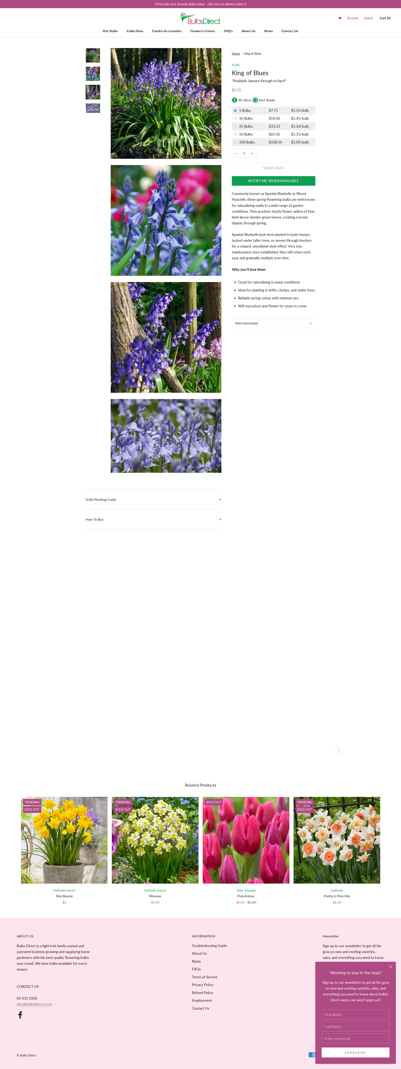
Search (368, 18)
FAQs (196, 969)
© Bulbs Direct (26, 1055)
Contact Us (290, 31)
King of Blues (252, 53)
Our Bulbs (110, 31)
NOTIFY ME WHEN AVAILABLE (273, 181)
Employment (202, 1000)
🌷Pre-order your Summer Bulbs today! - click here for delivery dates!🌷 (200, 4)
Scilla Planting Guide (101, 499)
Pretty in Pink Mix (337, 896)
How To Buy (94, 519)
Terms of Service (204, 977)
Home (236, 53)
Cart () (385, 18)
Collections (135, 31)
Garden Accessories (166, 31)
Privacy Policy (202, 985)
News (268, 31)
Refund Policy (202, 992)
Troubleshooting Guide (209, 945)
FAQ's (228, 31)
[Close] (391, 967)
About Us (248, 31)
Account (352, 18)
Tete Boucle (64, 896)
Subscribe (356, 1052)
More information (246, 323)
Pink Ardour (246, 896)
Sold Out (273, 168)
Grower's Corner (202, 31)
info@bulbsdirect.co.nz (34, 1004)
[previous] (13, 846)
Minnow (155, 896)
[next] (388, 846)
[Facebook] (20, 1014)
